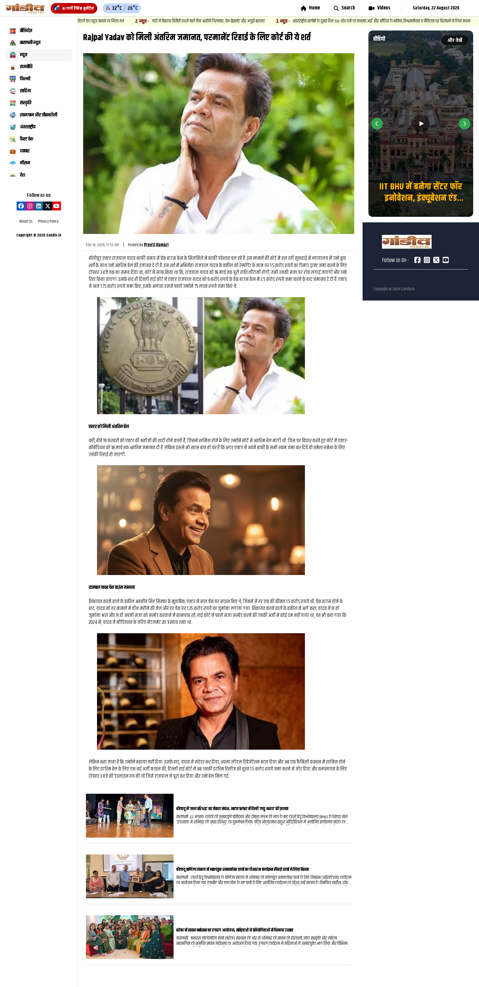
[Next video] (464, 123)
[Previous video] (377, 123)
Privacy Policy (48, 222)
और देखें (455, 40)
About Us (25, 222)
